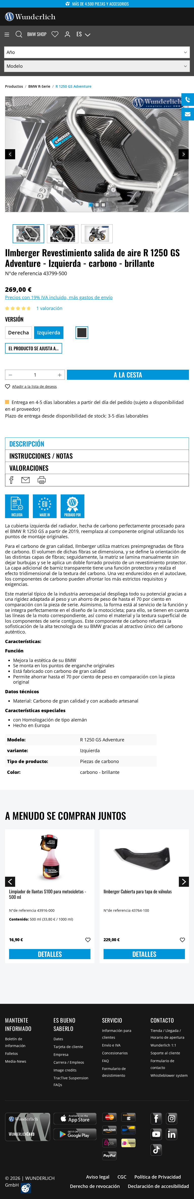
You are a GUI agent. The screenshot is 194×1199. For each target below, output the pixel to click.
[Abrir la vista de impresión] (42, 480)
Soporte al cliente (165, 1053)
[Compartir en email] (25, 480)
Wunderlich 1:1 (163, 1045)
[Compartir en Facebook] (11, 480)
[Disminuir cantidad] (10, 375)
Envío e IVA (111, 1045)
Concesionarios (115, 1053)
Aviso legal (97, 1177)
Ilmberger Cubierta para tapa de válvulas (138, 892)
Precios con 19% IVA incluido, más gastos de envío (59, 297)
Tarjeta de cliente (68, 1046)
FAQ (105, 1060)
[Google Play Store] (75, 1134)
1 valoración (49, 308)
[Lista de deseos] (54, 34)
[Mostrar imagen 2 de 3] (97, 204)
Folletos (11, 1053)
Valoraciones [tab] (28, 468)
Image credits (65, 1070)
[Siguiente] (184, 154)
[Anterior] (10, 154)
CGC (121, 1177)
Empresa (61, 1054)
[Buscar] (19, 34)
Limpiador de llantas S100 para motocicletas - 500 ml (47, 894)
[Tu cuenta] (67, 34)
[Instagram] (171, 1118)
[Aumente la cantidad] (60, 375)
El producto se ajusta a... (34, 348)
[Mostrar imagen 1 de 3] (90, 204)
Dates (58, 1038)
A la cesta (128, 375)
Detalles (50, 954)
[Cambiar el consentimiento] (26, 1188)
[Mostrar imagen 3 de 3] (103, 204)
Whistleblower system (169, 1075)
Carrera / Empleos (69, 1062)
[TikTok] (156, 1150)
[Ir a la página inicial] (30, 16)
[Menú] (7, 34)
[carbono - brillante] (82, 332)
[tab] (97, 443)
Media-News (15, 1061)
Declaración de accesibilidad (158, 1186)
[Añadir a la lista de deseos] (87, 939)
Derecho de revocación (95, 1186)
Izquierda (48, 332)
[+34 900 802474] (187, 99)
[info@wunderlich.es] (187, 114)
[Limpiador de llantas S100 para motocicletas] (49, 858)
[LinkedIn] (171, 1134)
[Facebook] (156, 1118)
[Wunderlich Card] (27, 1127)
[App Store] (75, 1118)
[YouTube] (156, 1134)
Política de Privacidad (157, 1177)
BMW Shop (36, 34)
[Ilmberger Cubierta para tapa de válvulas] (144, 858)
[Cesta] (190, 34)
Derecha (18, 332)
